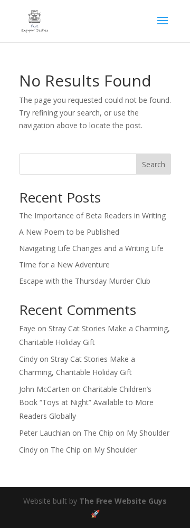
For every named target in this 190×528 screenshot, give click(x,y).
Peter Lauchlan (44, 433)
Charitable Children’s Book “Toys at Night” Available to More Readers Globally (86, 402)
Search (153, 164)
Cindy (28, 359)
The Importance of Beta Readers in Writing (92, 215)
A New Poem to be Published (69, 232)
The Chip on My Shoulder (126, 433)
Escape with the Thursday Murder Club (84, 281)
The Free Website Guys (123, 501)
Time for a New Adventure (64, 265)
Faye (27, 328)
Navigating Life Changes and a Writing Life (91, 248)
